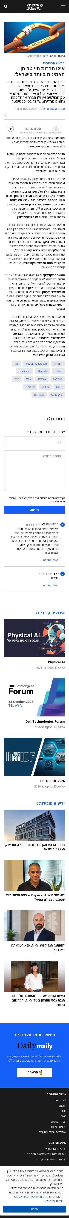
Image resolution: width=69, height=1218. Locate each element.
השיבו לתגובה (51, 560)
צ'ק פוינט (56, 395)
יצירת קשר (61, 1100)
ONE (59, 387)
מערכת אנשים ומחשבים (52, 108)
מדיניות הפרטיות (58, 1127)
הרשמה (33, 1072)
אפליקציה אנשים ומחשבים (52, 1132)
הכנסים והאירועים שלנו (54, 1148)
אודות (63, 1111)
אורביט (42, 379)
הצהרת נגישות (58, 1121)
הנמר (63, 1116)
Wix (28, 379)
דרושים (62, 1105)
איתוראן (58, 363)
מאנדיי (58, 371)
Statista (43, 371)
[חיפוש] (6, 6)
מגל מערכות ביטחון (36, 363)
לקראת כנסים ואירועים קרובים (51, 1159)
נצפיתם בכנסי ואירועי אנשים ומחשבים (46, 1154)
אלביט (45, 387)
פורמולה (30, 387)
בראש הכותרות (54, 63)
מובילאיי (57, 379)
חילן (17, 379)
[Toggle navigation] (62, 6)
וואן (16, 363)
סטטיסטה (24, 371)
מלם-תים (39, 395)
